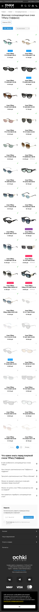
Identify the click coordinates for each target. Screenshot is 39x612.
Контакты (5, 547)
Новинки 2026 (6, 22)
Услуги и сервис (7, 542)
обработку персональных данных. (18, 522)
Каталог (4, 531)
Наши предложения (8, 537)
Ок (19, 606)
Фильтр (9, 28)
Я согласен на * (18, 522)
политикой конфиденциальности (13, 601)
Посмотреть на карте (19, 570)
